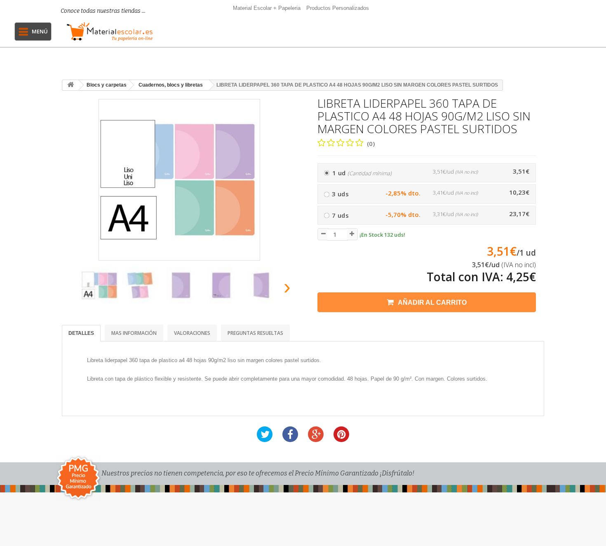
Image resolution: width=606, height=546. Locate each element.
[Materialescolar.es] (109, 31)
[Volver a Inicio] (70, 85)
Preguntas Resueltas (255, 333)
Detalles (81, 333)
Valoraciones (192, 333)
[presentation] (71, 289)
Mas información (134, 333)
